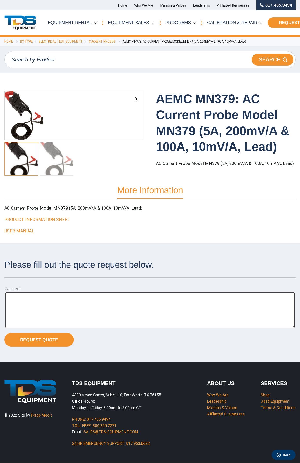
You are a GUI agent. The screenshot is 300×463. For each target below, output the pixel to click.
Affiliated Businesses (233, 5)
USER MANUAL (19, 231)
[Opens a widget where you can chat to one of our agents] (283, 455)
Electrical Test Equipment (61, 41)
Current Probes (102, 41)
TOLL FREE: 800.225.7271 (94, 425)
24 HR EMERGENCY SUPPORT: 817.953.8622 (111, 443)
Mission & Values (173, 5)
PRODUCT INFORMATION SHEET (37, 219)
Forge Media (41, 415)
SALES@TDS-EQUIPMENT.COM (110, 431)
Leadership (201, 5)
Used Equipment (275, 401)
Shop (265, 395)
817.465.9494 (278, 5)
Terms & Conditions (278, 407)
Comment (12, 288)
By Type (26, 41)
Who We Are (143, 5)
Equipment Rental (70, 22)
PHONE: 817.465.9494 (91, 419)
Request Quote (39, 339)
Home (122, 5)
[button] (136, 99)
